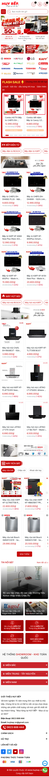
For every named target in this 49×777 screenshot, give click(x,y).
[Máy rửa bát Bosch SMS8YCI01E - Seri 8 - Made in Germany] (11, 524)
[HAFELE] (18, 58)
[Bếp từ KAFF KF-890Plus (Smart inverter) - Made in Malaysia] (36, 222)
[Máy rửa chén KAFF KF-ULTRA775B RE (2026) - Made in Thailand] (11, 487)
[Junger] (31, 73)
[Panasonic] (18, 68)
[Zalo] (45, 763)
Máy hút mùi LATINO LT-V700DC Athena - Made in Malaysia (36, 389)
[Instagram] (21, 751)
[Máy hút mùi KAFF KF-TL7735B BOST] (36, 333)
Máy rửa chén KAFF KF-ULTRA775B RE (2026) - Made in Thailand (11, 501)
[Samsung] (6, 68)
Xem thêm (24, 554)
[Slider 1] (24, 25)
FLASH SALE (11, 82)
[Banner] (12, 49)
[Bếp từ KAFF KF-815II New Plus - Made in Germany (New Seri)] (36, 261)
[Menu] (3, 11)
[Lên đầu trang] (45, 756)
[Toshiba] (31, 68)
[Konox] (43, 63)
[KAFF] (43, 58)
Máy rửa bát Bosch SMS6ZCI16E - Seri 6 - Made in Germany (33, 538)
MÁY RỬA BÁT (13, 463)
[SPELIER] (31, 63)
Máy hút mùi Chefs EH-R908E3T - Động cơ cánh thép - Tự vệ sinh (11, 349)
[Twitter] (9, 751)
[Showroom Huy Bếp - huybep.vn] (10, 4)
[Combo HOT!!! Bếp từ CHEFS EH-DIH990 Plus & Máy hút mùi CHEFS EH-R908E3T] (14, 104)
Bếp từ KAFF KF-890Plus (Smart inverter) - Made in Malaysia (35, 237)
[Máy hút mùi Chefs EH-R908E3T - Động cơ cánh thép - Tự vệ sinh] (12, 333)
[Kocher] (43, 73)
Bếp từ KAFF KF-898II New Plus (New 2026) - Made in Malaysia (12, 237)
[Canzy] (43, 68)
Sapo (30, 773)
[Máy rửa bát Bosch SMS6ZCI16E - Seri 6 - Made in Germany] (34, 524)
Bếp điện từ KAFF (32, 151)
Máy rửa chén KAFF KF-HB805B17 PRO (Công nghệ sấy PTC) (33, 501)
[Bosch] (6, 58)
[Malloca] (6, 73)
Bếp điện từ (12, 144)
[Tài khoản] (40, 4)
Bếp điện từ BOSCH (11, 151)
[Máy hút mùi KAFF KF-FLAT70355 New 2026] (12, 373)
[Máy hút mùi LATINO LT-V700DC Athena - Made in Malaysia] (36, 373)
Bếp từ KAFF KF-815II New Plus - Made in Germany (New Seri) (36, 277)
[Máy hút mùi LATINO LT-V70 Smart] (12, 412)
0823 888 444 (17, 718)
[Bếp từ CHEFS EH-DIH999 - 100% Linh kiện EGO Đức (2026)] (36, 182)
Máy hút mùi (13, 296)
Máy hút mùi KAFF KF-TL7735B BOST (37, 349)
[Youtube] (15, 751)
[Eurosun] (18, 63)
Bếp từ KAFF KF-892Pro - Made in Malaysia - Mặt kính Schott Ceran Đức (11, 277)
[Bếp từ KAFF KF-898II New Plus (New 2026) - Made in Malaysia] (12, 222)
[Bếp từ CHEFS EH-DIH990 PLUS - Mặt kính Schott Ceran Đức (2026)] (12, 182)
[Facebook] (3, 751)
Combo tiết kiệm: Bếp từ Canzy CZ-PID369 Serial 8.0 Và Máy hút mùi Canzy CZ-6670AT (35, 119)
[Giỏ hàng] (45, 4)
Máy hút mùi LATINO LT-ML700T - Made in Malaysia (36, 428)
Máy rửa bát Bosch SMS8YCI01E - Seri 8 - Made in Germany (11, 538)
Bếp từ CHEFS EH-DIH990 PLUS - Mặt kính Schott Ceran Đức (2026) (11, 198)
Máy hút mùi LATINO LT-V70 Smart (11, 428)
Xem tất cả (42, 562)
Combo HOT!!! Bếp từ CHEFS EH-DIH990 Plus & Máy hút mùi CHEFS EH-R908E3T (13, 119)
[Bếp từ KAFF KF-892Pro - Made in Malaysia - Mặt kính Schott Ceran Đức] (12, 261)
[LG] (31, 58)
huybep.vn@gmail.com (18, 722)
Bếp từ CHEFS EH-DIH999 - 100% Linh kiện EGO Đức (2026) (36, 198)
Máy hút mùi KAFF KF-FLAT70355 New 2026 (12, 389)
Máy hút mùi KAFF (33, 302)
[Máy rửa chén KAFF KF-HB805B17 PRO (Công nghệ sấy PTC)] (34, 487)
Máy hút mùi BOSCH (11, 302)
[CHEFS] (6, 63)
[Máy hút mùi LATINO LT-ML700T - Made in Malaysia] (36, 412)
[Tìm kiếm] (10, 11)
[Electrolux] (18, 73)
